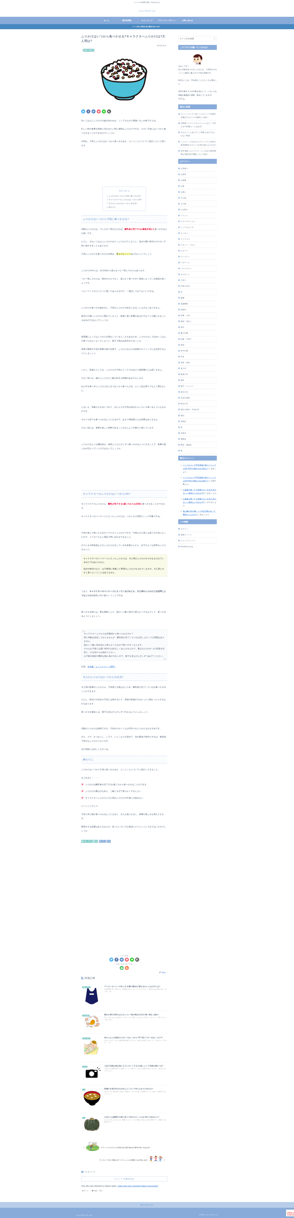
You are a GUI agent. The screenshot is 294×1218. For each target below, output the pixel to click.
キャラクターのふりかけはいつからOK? (125, 200)
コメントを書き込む (124, 1179)
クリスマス (185, 239)
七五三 (183, 280)
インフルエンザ (187, 227)
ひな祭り (184, 210)
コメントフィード (188, 541)
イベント (184, 215)
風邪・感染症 (186, 445)
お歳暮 (183, 180)
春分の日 (184, 392)
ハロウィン (185, 262)
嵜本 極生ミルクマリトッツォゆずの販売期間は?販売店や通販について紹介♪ (198, 152)
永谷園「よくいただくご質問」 (101, 667)
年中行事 (184, 351)
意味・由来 (185, 362)
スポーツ (184, 251)
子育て (103, 841)
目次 (121, 191)
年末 (182, 357)
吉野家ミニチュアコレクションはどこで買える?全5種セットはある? (198, 124)
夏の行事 (184, 333)
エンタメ (184, 233)
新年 (182, 380)
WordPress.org (187, 546)
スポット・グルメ (188, 245)
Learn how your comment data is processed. (138, 1186)
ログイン (184, 529)
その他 (183, 198)
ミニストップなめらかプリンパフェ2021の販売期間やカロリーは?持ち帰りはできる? (198, 143)
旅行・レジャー (187, 386)
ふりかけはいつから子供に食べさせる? (125, 196)
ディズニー (185, 257)
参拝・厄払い (186, 321)
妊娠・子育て (88, 841)
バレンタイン (186, 268)
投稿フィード (186, 535)
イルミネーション (188, 221)
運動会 (183, 439)
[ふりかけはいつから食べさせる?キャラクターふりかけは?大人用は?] (94, 111)
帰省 (182, 345)
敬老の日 (184, 374)
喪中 (182, 327)
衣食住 (183, 433)
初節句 (183, 310)
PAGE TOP (147, 1205)
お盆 (182, 186)
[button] (214, 38)
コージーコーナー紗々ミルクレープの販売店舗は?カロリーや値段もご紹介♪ (198, 115)
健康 (182, 298)
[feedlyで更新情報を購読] (122, 968)
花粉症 (183, 421)
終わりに (112, 207)
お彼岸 (183, 174)
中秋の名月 (185, 286)
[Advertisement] (124, 166)
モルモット (185, 274)
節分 (182, 415)
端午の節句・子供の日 (190, 409)
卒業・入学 (185, 315)
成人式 (183, 368)
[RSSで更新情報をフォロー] (127, 968)
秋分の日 (184, 404)
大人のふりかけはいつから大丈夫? (123, 203)
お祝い (183, 192)
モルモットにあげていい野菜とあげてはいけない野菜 (198, 134)
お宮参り (184, 168)
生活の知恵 (185, 398)
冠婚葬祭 (184, 304)
